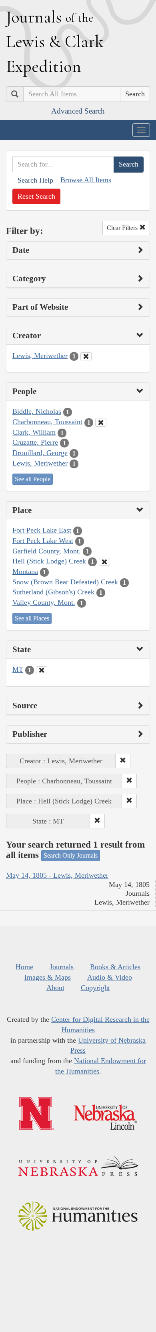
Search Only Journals (71, 855)
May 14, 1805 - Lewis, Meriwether (57, 875)
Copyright (95, 988)
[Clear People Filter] (100, 423)
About (55, 988)
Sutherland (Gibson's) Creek (53, 592)
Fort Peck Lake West (42, 541)
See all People (32, 479)
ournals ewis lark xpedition (55, 41)
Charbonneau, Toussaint (47, 422)
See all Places (32, 618)
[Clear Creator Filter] (86, 356)
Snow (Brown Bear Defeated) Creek (65, 582)
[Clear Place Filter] (104, 562)
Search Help (35, 180)
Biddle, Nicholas (36, 411)
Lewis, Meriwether (40, 356)
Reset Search (36, 196)
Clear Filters (123, 227)
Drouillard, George (40, 453)
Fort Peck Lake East (41, 530)
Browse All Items (85, 180)
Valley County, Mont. (43, 602)
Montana (25, 571)
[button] (122, 761)
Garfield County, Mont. (46, 551)
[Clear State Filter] (41, 670)
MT (17, 669)
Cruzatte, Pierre (35, 442)
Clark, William (34, 432)
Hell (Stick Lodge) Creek (49, 561)
